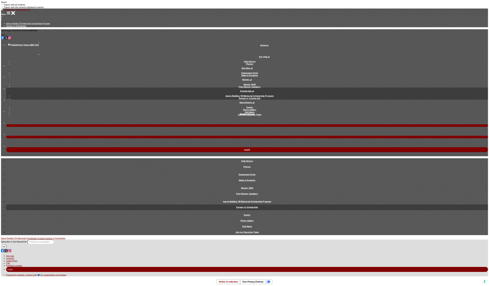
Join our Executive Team (247, 232)
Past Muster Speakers (250, 87)
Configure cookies (14, 265)
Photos (249, 64)
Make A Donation (249, 75)
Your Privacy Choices (252, 281)
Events (249, 107)
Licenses (10, 258)
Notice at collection (228, 281)
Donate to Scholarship (16, 26)
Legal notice (11, 261)
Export (4, 2)
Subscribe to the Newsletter (14, 242)
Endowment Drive (249, 73)
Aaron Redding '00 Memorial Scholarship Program (28, 23)
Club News (250, 112)
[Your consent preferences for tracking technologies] (484, 281)
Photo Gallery (249, 110)
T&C (8, 263)
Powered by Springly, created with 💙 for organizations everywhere (36, 275)
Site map (10, 256)
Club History (250, 61)
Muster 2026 (250, 84)
